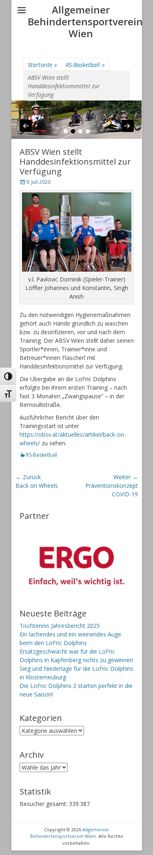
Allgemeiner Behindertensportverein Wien (85, 21)
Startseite (42, 65)
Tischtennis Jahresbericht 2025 (60, 626)
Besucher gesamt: (44, 804)
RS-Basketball (85, 65)
